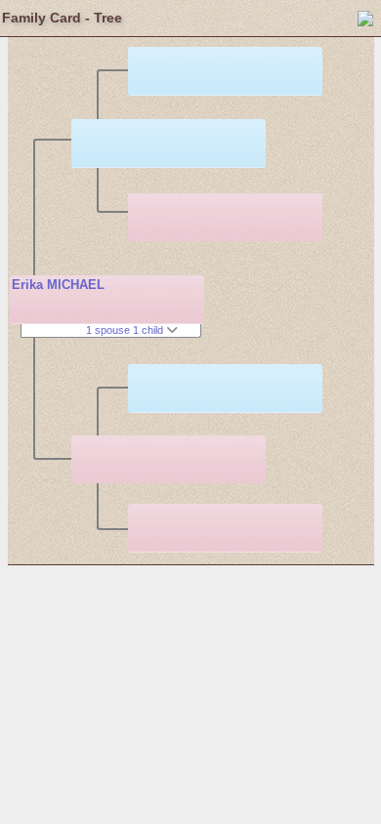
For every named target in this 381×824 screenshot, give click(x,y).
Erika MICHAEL (58, 284)
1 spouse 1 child (126, 330)
